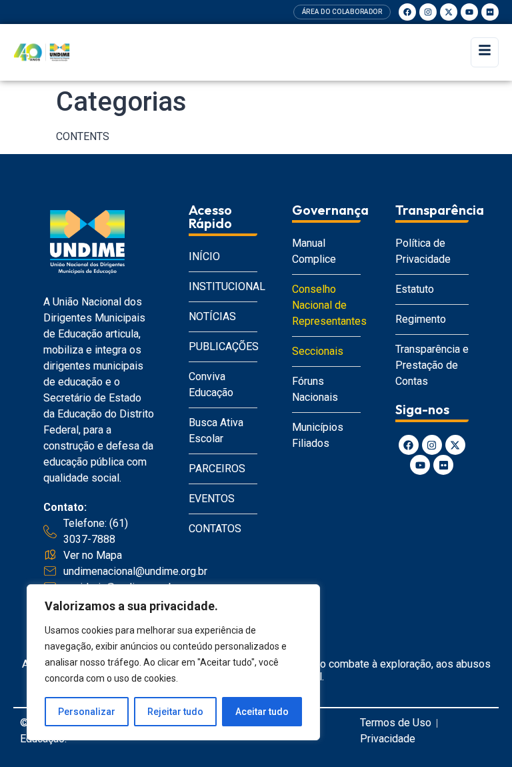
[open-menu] (485, 52)
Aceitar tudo (262, 711)
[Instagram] (428, 12)
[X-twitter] (448, 12)
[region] (173, 662)
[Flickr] (490, 12)
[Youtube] (469, 12)
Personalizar (86, 711)
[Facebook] (407, 12)
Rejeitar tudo (175, 711)
